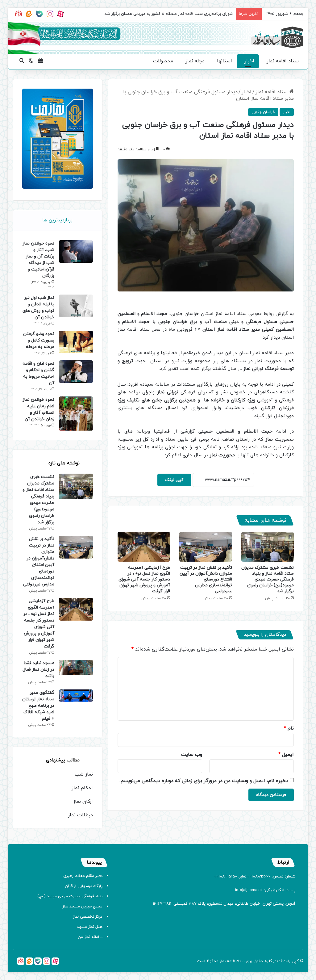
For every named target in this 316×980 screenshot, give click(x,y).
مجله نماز (195, 61)
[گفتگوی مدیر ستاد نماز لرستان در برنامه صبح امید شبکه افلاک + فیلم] (76, 695)
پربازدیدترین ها (57, 220)
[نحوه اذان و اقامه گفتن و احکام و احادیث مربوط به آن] (76, 371)
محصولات (163, 61)
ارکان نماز (83, 801)
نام (289, 728)
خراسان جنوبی (263, 112)
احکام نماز (82, 788)
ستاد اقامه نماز (283, 61)
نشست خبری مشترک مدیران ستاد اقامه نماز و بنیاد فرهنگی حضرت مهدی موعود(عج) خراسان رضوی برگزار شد (267, 579)
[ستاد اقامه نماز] (277, 37)
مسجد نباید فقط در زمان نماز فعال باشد (38, 669)
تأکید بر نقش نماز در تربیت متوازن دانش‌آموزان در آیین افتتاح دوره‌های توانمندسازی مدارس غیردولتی (206, 579)
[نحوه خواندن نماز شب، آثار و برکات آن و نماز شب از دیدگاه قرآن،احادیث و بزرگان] (76, 251)
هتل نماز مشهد (89, 927)
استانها (224, 61)
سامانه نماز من (90, 937)
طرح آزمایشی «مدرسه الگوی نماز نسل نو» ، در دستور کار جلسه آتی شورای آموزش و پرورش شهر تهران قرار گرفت (144, 579)
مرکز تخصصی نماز (87, 916)
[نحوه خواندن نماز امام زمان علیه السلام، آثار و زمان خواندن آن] (76, 413)
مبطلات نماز (80, 815)
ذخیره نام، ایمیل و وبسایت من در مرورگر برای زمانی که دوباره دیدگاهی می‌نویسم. (203, 780)
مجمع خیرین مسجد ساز (82, 906)
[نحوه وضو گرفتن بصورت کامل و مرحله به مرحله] (76, 342)
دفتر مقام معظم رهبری (82, 876)
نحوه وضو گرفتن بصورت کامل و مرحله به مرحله (38, 340)
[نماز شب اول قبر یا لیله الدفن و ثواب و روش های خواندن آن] (76, 306)
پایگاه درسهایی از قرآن (83, 886)
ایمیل (286, 754)
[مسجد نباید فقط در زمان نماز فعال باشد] (76, 667)
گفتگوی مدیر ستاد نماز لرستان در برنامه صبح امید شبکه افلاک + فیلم (38, 706)
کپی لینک (174, 480)
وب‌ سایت (191, 754)
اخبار (249, 61)
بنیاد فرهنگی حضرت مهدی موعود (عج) (69, 896)
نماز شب (84, 774)
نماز (223, 961)
